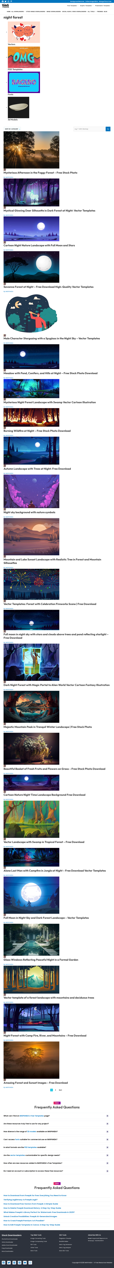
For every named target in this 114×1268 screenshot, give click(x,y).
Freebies (100, 11)
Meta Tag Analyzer (65, 1247)
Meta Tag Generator (65, 1244)
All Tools (91, 11)
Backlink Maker (63, 1241)
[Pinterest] (11, 1)
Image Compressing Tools (39, 1241)
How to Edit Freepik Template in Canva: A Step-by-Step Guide (32, 1225)
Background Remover (77, 1)
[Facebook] (3, 1)
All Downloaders (17, 11)
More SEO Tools (64, 1251)
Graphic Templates (86, 5)
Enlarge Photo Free (105, 1)
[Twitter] (5, 1)
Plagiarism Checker (65, 1238)
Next (60, 1090)
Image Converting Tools (38, 1238)
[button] (77, 6)
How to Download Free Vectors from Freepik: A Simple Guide (31, 1204)
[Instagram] (8, 1)
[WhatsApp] (30, 1262)
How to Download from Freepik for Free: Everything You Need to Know (35, 1195)
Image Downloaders (54, 11)
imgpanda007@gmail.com (100, 1238)
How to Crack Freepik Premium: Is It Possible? (24, 1220)
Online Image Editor (91, 1)
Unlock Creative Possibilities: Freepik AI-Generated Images (30, 1216)
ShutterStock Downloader (10, 1239)
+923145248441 (99, 1241)
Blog (105, 11)
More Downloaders (7, 1251)
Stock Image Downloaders (35, 11)
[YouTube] (25, 1262)
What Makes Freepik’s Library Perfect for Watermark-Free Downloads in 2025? (39, 1212)
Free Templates (72, 5)
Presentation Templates (102, 5)
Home (9, 11)
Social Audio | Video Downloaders (74, 11)
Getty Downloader (7, 1242)
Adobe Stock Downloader (9, 1245)
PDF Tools (33, 1244)
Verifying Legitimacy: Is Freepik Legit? (21, 1199)
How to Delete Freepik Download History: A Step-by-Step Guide (32, 1208)
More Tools (34, 1251)
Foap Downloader (7, 1248)
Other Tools (34, 1247)
